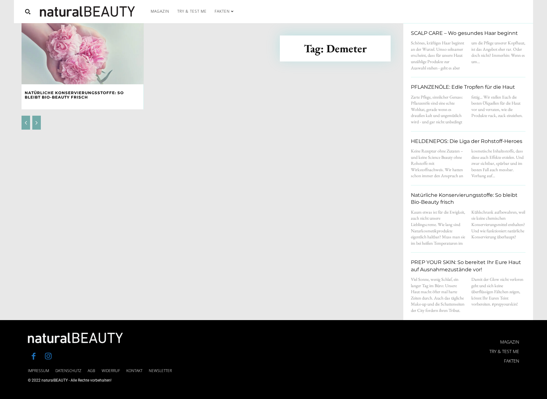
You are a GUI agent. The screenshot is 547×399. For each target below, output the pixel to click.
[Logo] (87, 11)
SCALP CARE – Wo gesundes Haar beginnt (464, 33)
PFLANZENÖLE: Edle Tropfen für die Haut (463, 87)
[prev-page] (26, 123)
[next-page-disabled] (36, 123)
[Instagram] (48, 357)
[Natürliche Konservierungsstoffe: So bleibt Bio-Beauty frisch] (83, 53)
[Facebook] (33, 357)
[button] (28, 11)
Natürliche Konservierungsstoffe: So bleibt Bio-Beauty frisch (74, 95)
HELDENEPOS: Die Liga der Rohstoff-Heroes (466, 141)
